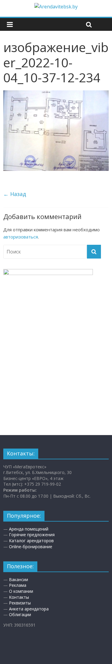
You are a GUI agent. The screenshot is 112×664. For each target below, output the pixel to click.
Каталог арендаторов (31, 540)
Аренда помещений (28, 529)
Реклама (17, 585)
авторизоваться (20, 237)
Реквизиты (20, 603)
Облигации (20, 614)
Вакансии (18, 579)
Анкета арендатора (29, 609)
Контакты (19, 597)
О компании (21, 591)
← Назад (14, 193)
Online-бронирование (30, 546)
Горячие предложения (32, 534)
